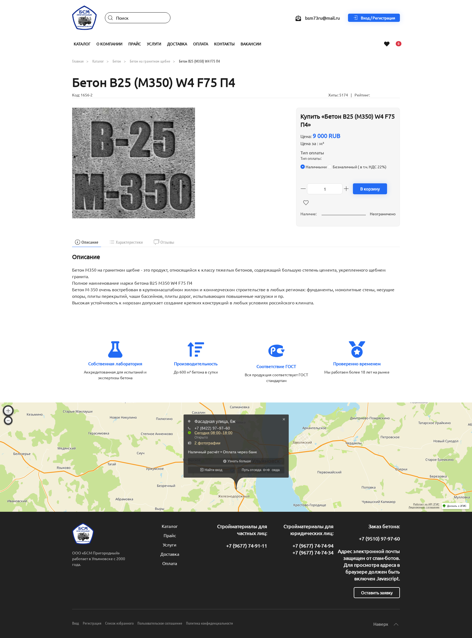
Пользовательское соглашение (159, 623)
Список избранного (119, 623)
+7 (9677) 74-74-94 (313, 545)
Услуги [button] (154, 43)
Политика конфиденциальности (209, 623)
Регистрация (92, 623)
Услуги (169, 544)
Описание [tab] (89, 242)
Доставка (177, 43)
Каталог (170, 526)
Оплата (200, 43)
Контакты (224, 43)
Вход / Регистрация (378, 17)
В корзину (370, 188)
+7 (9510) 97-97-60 (379, 538)
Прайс (170, 535)
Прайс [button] (134, 43)
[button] (133, 162)
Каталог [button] (82, 43)
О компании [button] (109, 43)
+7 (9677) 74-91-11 (246, 545)
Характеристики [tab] (129, 242)
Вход (75, 623)
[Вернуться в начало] (84, 17)
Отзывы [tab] (167, 242)
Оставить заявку (377, 592)
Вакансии (251, 43)
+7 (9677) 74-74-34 (313, 552)
